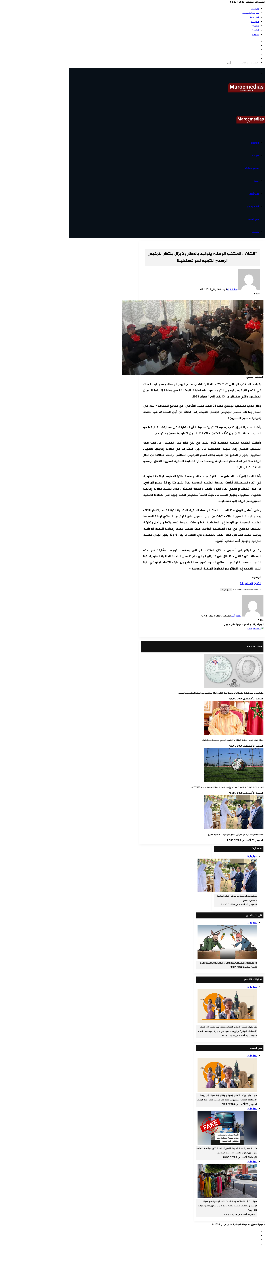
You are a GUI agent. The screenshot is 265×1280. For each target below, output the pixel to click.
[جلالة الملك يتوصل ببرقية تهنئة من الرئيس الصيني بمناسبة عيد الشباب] (233, 734)
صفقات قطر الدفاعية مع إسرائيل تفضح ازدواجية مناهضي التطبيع (235, 834)
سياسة (255, 155)
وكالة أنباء (232, 290)
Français (255, 26)
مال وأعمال (254, 194)
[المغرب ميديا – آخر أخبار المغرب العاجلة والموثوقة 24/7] (246, 92)
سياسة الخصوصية (250, 13)
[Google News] (255, 629)
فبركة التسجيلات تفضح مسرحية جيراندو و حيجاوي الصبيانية (228, 963)
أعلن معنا (254, 17)
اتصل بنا (255, 21)
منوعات (255, 232)
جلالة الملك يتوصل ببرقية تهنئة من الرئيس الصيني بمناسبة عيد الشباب (232, 740)
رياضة (256, 181)
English (255, 34)
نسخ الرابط (226, 589)
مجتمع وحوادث (252, 168)
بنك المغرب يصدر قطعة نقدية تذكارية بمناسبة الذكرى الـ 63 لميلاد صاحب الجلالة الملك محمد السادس (220, 693)
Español (255, 30)
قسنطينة (246, 583)
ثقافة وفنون (253, 206)
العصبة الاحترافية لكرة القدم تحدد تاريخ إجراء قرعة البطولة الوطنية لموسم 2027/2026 (226, 787)
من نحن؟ (255, 9)
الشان (257, 583)
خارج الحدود (253, 219)
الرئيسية (255, 143)
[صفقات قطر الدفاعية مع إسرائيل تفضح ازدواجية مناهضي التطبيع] (233, 829)
